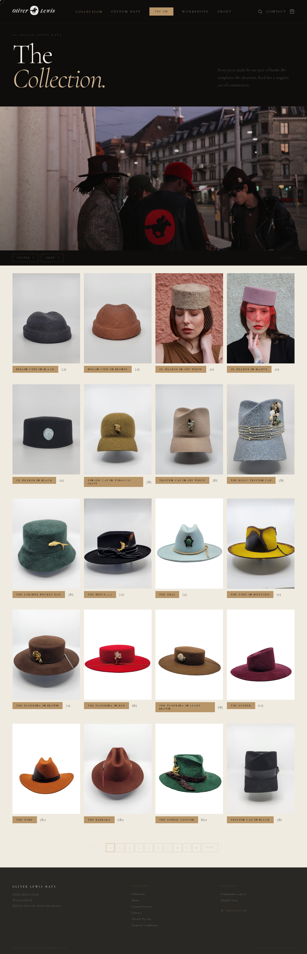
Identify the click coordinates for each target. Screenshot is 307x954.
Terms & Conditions (144, 925)
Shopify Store (229, 900)
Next (210, 847)
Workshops (195, 11)
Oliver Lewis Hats (34, 886)
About (224, 11)
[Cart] (292, 11)
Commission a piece (234, 894)
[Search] (260, 11)
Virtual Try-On (141, 919)
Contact (276, 11)
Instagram (234, 911)
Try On (161, 11)
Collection (89, 12)
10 (196, 847)
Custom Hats (126, 11)
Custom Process (141, 906)
